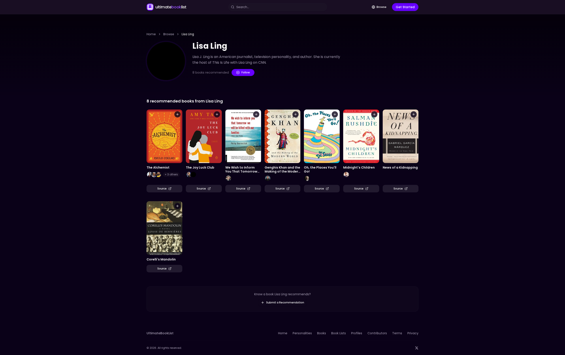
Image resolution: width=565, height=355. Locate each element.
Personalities (302, 333)
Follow (245, 72)
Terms (397, 333)
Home (151, 34)
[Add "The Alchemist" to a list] (177, 114)
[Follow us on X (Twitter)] (416, 348)
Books (321, 333)
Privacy (412, 333)
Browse (381, 7)
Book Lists (338, 333)
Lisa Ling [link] (188, 34)
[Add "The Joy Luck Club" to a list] (217, 114)
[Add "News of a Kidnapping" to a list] (414, 114)
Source (162, 188)
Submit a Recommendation (285, 302)
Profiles (356, 333)
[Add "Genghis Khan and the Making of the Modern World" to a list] (295, 114)
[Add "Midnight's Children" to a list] (374, 114)
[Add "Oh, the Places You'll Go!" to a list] (335, 114)
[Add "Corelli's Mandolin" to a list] (177, 206)
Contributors (377, 333)
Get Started (405, 7)
